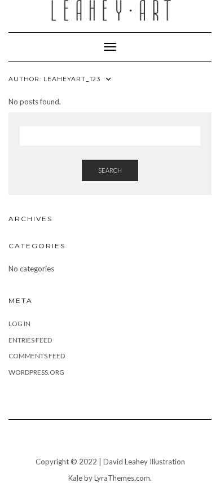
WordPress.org (36, 372)
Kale (75, 477)
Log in (19, 323)
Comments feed (36, 356)
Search (110, 170)
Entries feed (30, 340)
